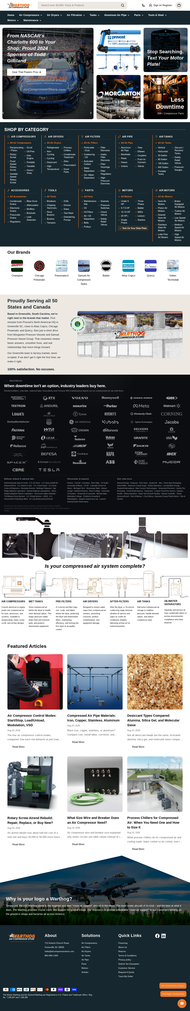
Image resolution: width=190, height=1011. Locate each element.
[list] (95, 434)
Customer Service (126, 968)
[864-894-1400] (143, 5)
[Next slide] (90, 113)
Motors (84, 968)
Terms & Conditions (127, 955)
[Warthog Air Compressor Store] (118, 50)
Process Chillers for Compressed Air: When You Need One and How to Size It (153, 822)
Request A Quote (126, 972)
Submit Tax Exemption (128, 964)
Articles (84, 972)
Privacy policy (124, 959)
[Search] (122, 5)
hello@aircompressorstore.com (59, 951)
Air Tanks (85, 955)
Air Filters (85, 947)
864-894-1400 (51, 955)
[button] (19, 113)
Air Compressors (89, 943)
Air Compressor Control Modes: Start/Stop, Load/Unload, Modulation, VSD (31, 720)
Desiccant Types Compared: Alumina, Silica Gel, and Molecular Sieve (153, 720)
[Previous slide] (3, 113)
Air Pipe (85, 959)
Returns (122, 951)
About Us (122, 947)
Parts (83, 964)
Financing (123, 943)
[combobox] (82, 5)
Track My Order (125, 976)
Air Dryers (86, 951)
